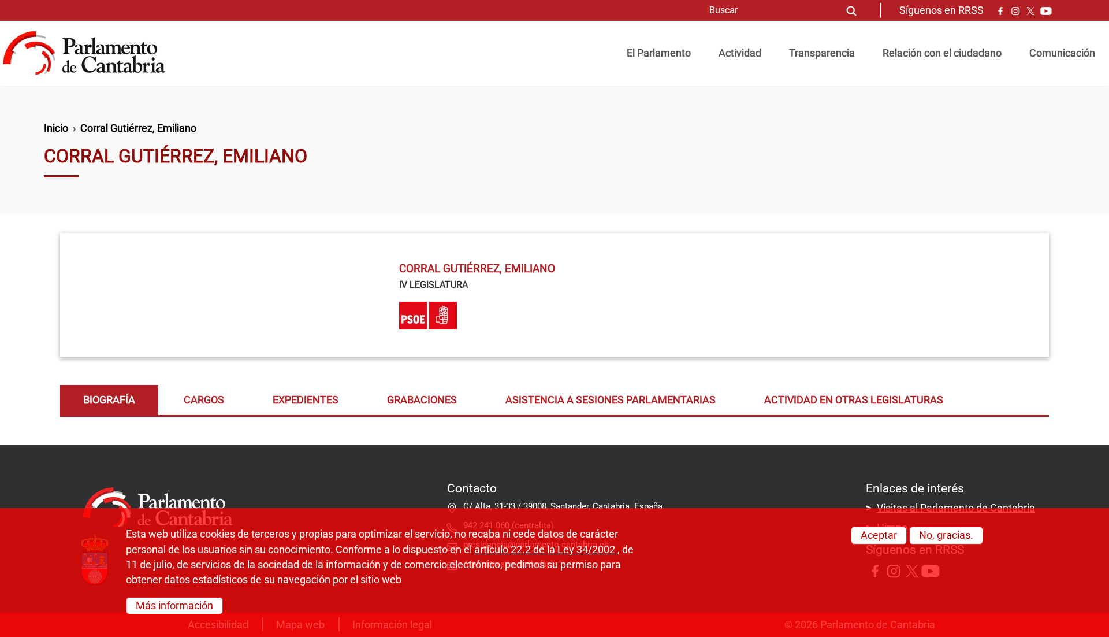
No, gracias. (946, 535)
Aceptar (879, 535)
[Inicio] (88, 53)
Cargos (204, 400)
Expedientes (305, 400)
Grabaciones (422, 400)
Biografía (109, 400)
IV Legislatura (433, 284)
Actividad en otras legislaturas (853, 400)
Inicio (56, 128)
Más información (174, 605)
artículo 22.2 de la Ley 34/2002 (545, 549)
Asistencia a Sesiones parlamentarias (610, 400)
